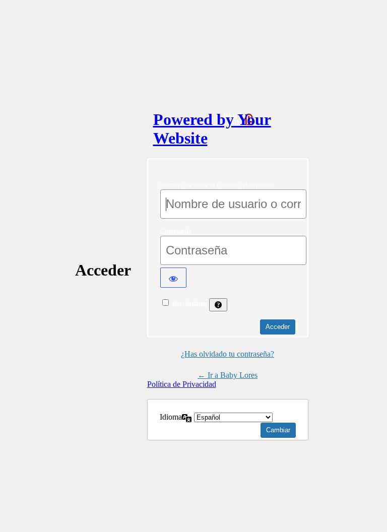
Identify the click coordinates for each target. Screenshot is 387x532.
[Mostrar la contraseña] (173, 278)
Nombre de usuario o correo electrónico (217, 185)
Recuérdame (189, 303)
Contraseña (175, 231)
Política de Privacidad (181, 384)
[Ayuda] (218, 304)
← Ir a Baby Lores (227, 375)
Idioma (171, 417)
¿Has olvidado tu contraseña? (227, 354)
